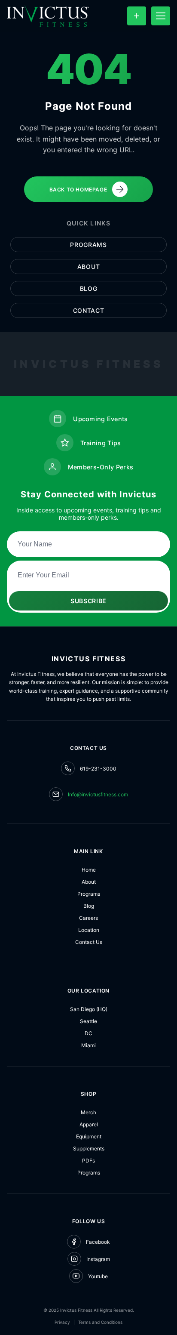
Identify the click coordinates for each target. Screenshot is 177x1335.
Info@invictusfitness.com (98, 794)
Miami (88, 1045)
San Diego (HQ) (88, 1009)
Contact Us (88, 942)
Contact (88, 310)
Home (89, 869)
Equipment (88, 1136)
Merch (88, 1112)
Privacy (62, 1322)
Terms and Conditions (100, 1322)
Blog (89, 288)
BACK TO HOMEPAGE (78, 189)
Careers (88, 918)
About (88, 266)
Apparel (88, 1124)
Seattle (88, 1021)
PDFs (88, 1160)
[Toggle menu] (160, 15)
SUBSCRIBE (88, 600)
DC (88, 1033)
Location (88, 930)
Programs (88, 244)
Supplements (88, 1148)
